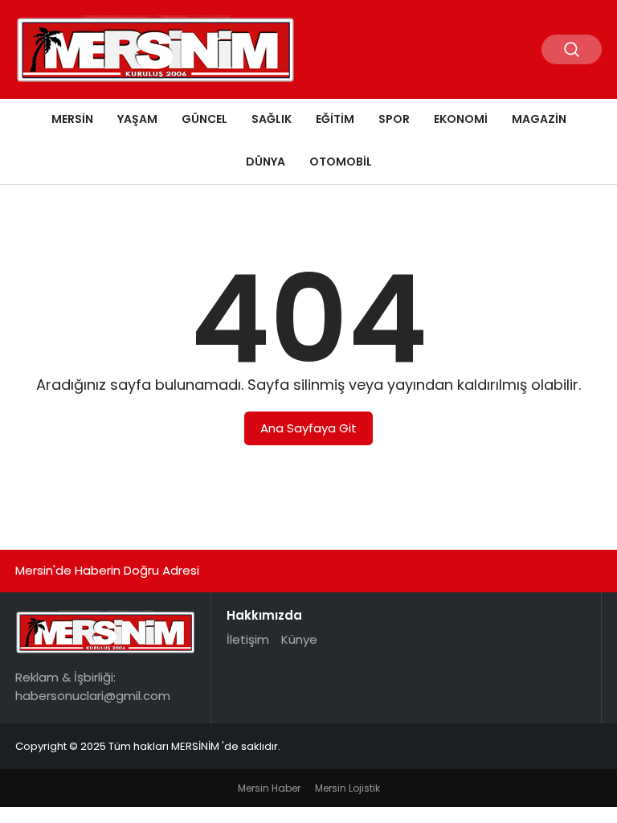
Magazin (539, 119)
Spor (394, 119)
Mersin (72, 119)
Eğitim (335, 119)
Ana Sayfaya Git (308, 428)
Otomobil (340, 162)
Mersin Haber (269, 788)
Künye (299, 639)
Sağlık (271, 119)
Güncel (204, 119)
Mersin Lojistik (347, 788)
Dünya (265, 162)
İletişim (248, 639)
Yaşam (137, 119)
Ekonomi (461, 119)
